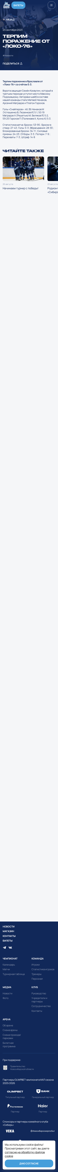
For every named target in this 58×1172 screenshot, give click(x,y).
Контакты (9, 936)
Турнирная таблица (14, 974)
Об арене (8, 1025)
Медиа (7, 987)
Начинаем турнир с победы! (23, 173)
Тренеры (36, 974)
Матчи (6, 969)
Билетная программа (9, 1044)
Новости (8, 926)
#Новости (8, 55)
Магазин (8, 931)
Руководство (39, 993)
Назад (10, 19)
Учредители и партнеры (39, 999)
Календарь (9, 964)
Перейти (29, 1067)
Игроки (36, 964)
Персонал (37, 978)
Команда (38, 958)
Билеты (18, 5)
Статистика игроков (43, 969)
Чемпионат (10, 958)
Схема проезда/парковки (12, 1036)
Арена (6, 1019)
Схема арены (10, 1030)
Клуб (35, 987)
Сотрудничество (41, 1006)
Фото (5, 998)
